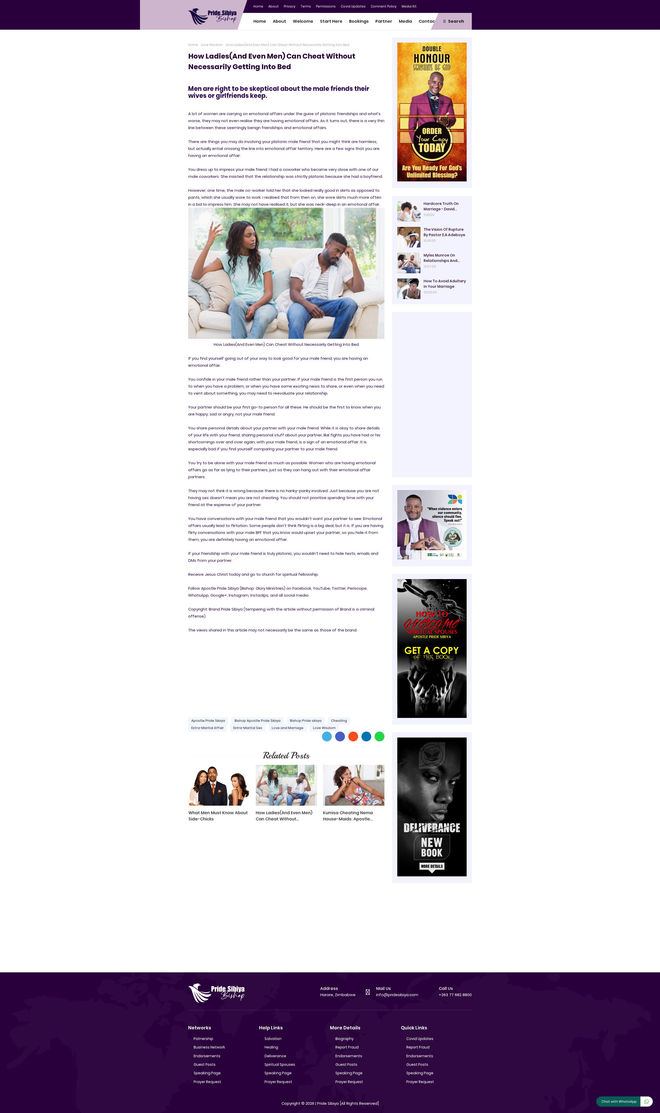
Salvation (273, 1038)
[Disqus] (286, 899)
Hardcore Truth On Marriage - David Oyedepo (441, 206)
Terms (306, 6)
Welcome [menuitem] (303, 21)
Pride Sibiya (328, 1103)
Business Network (209, 1047)
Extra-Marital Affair (207, 727)
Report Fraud (347, 1047)
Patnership (203, 1038)
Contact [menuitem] (428, 21)
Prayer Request (207, 1081)
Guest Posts (205, 1064)
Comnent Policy (384, 6)
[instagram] (457, 6)
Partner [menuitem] (383, 21)
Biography (344, 1038)
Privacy (289, 6)
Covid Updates (353, 6)
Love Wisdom (212, 45)
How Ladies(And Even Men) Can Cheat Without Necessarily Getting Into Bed (286, 816)
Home (258, 6)
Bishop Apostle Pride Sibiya (257, 720)
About (273, 6)
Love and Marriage (287, 727)
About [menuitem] (279, 21)
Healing (271, 1047)
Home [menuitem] (259, 21)
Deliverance (275, 1056)
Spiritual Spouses (280, 1064)
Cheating (339, 720)
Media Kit (409, 6)
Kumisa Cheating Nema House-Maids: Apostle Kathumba (348, 816)
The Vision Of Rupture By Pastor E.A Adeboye (444, 232)
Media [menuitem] (405, 21)
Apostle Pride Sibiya (208, 720)
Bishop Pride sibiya (305, 720)
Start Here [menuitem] (331, 21)
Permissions (326, 6)
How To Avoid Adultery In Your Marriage (445, 283)
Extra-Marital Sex (247, 727)
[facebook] (437, 6)
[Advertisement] (286, 673)
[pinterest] (468, 6)
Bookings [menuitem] (359, 21)
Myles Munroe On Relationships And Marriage (440, 258)
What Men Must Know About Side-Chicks (218, 816)
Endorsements (207, 1056)
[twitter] (447, 6)
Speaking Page (207, 1073)
